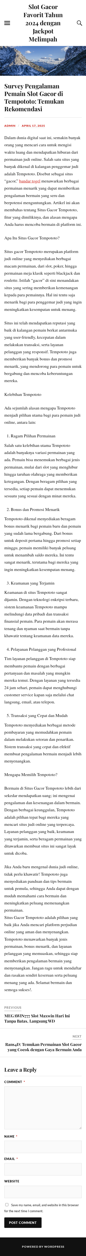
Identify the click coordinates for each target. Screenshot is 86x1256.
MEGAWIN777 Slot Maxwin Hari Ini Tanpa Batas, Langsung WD (37, 1018)
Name (10, 1136)
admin (10, 125)
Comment (14, 1082)
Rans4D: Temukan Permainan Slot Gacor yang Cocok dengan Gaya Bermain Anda (43, 1047)
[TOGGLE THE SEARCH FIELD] (79, 23)
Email (11, 1159)
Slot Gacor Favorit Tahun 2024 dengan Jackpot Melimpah (43, 22)
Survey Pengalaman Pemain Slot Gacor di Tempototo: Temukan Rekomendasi (34, 97)
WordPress (54, 1246)
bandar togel (29, 181)
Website (11, 1181)
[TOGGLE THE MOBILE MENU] (7, 23)
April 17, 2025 (33, 125)
